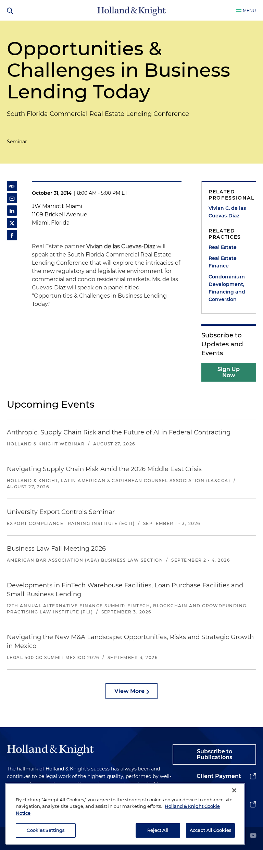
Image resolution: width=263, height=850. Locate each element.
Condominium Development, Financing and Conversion (227, 288)
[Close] (234, 790)
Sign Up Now (228, 372)
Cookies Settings (45, 830)
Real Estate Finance (223, 262)
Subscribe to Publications (214, 754)
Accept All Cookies (210, 830)
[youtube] (253, 836)
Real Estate (223, 247)
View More (129, 691)
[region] (125, 814)
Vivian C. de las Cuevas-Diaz (227, 212)
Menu (249, 10)
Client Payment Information (219, 781)
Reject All (157, 830)
